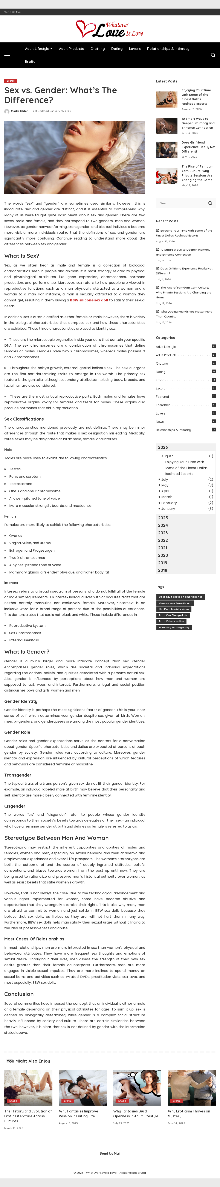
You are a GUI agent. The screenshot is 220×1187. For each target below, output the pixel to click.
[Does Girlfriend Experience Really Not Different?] (166, 150)
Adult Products (166, 355)
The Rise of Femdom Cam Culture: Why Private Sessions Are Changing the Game (183, 292)
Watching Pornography (174, 627)
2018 (162, 570)
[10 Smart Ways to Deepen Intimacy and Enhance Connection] (166, 126)
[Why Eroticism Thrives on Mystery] (192, 1088)
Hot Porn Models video (174, 609)
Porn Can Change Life (173, 615)
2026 (163, 447)
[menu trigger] (9, 55)
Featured (162, 397)
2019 (162, 562)
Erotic (11, 80)
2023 (163, 532)
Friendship (163, 405)
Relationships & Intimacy (173, 430)
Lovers (160, 413)
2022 (163, 540)
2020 (163, 555)
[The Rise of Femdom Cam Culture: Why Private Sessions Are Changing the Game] (166, 176)
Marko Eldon (20, 110)
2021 (162, 547)
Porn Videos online (171, 621)
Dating (160, 372)
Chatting (162, 363)
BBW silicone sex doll (89, 300)
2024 (163, 525)
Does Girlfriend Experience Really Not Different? (198, 147)
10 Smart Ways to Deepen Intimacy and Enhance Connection (198, 123)
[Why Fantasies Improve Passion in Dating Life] (83, 1088)
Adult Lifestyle (166, 347)
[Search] (213, 55)
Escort (160, 388)
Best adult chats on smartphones (181, 596)
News (160, 422)
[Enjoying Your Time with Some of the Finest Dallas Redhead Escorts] (166, 99)
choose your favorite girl (175, 603)
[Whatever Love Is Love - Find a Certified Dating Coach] (110, 29)
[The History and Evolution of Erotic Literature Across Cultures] (28, 1088)
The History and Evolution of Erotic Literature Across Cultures (28, 1116)
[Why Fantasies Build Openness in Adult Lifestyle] (137, 1088)
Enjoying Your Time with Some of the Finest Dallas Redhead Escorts (186, 468)
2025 (163, 517)
